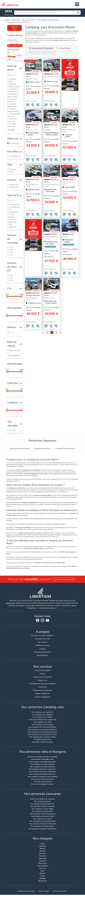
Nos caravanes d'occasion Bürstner (42, 821)
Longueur (12, 402)
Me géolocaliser (16, 45)
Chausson (42, 861)
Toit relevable (12, 423)
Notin (42, 871)
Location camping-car (42, 697)
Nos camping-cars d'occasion (42, 725)
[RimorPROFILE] (33, 65)
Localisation (14, 35)
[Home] (11, 4)
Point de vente (11, 67)
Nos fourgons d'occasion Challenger (42, 772)
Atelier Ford (42, 680)
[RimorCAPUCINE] (70, 171)
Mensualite (13, 307)
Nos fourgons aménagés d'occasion (42, 762)
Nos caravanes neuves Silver (42, 811)
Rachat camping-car (42, 693)
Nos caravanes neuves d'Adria (42, 816)
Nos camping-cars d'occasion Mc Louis (42, 735)
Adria (43, 844)
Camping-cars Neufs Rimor (20, 448)
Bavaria (42, 849)
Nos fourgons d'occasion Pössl (42, 779)
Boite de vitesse (11, 343)
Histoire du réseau (42, 645)
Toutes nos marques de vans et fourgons (42, 757)
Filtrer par (12, 138)
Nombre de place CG (12, 266)
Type (10, 164)
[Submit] (78, 12)
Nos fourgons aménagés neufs (42, 759)
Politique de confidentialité (26, 891)
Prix (9, 288)
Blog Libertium (42, 655)
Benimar (42, 851)
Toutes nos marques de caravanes (42, 799)
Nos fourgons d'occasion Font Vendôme (42, 777)
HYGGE (68, 234)
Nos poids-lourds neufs (42, 740)
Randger (42, 878)
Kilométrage (14, 363)
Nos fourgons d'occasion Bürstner (42, 767)
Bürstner (42, 854)
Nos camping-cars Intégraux (42, 715)
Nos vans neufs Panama (42, 782)
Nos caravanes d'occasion (42, 819)
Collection (12, 383)
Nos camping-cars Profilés (42, 717)
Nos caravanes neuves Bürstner (42, 804)
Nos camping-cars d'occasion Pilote (42, 737)
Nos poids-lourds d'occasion (42, 742)
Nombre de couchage (12, 239)
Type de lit (13, 195)
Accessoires (42, 687)
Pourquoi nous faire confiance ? (42, 635)
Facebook (37, 620)
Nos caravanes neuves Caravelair (42, 806)
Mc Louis (42, 869)
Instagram (42, 620)
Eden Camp (42, 864)
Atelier (42, 674)
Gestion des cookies (59, 891)
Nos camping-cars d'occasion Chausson (42, 732)
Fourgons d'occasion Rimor (65, 448)
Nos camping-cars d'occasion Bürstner (42, 730)
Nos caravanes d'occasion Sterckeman (42, 829)
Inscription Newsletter (42, 652)
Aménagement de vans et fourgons (42, 684)
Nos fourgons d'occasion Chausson (42, 774)
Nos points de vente (42, 639)
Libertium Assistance (42, 670)
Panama (43, 873)
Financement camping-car (42, 690)
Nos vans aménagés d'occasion (42, 784)
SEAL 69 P (51, 74)
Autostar (42, 846)
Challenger (42, 859)
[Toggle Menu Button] (77, 4)
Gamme (11, 180)
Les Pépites (30, 61)
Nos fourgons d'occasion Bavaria (42, 764)
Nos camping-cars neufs (43, 722)
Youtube (47, 621)
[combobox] (47, 12)
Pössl (42, 876)
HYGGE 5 (69, 179)
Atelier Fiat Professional (42, 677)
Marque (11, 327)
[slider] (7, 296)
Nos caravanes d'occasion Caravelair (42, 824)
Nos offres (13, 151)
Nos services (42, 642)
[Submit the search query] (9, 75)
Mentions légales (43, 891)
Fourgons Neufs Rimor (42, 448)
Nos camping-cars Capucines (42, 712)
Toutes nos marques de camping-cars (42, 720)
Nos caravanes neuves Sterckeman (42, 814)
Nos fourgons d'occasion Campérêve (42, 769)
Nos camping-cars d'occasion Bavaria (42, 727)
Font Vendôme (42, 866)
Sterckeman (42, 881)
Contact (42, 649)
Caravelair (42, 856)
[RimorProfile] (51, 116)
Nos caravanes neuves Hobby (42, 809)
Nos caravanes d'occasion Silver (42, 826)
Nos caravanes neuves (42, 802)
